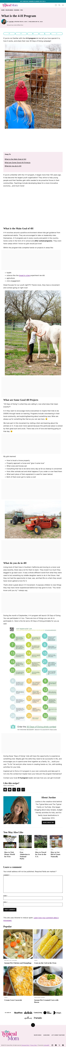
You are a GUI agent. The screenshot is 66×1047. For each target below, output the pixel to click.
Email (5, 902)
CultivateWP (46, 1045)
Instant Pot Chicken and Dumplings (17, 963)
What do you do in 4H (13, 166)
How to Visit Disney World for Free (9, 854)
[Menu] (63, 5)
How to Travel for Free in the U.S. (40, 854)
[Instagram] (52, 1045)
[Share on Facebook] (9, 33)
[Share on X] (45, 33)
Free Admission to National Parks (25, 855)
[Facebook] (56, 1045)
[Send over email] (33, 33)
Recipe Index (9, 10)
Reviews (16, 10)
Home (3, 10)
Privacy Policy (33, 1045)
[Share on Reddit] (57, 33)
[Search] (59, 5)
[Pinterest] (63, 1045)
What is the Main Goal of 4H (15, 159)
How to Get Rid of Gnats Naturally (55, 854)
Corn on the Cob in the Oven (45, 963)
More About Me (48, 822)
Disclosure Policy (25, 1045)
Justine (11, 21)
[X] (59, 1045)
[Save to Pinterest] (21, 33)
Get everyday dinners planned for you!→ (33, 1)
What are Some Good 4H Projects (17, 163)
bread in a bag (24, 275)
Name (5, 895)
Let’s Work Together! (58, 1035)
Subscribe (46, 1035)
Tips (21, 10)
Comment (6, 875)
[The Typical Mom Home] (10, 5)
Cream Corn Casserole (13, 1000)
